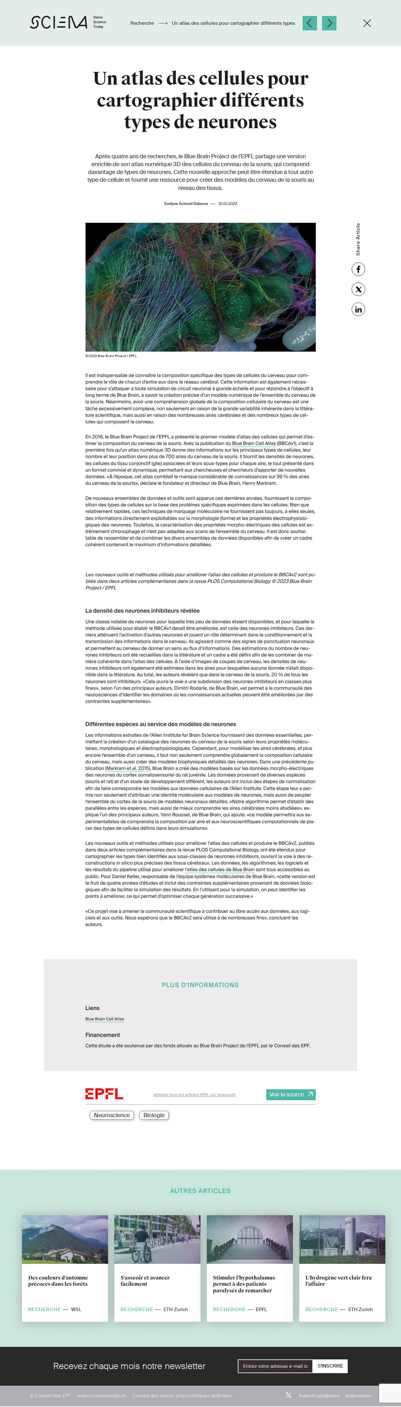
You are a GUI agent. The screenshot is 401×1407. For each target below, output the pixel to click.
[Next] (329, 23)
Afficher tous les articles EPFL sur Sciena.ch (195, 1094)
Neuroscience (112, 1115)
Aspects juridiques (319, 1396)
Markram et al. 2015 (127, 768)
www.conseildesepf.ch (101, 1396)
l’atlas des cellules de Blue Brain (220, 869)
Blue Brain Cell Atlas (254, 443)
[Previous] (310, 23)
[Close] (367, 23)
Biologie (153, 1115)
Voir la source (286, 1094)
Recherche (142, 23)
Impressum (358, 1396)
